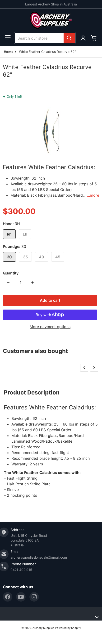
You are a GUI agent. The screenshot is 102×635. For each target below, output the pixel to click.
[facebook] (7, 597)
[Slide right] (94, 368)
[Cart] (94, 38)
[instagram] (34, 597)
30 (9, 257)
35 (25, 257)
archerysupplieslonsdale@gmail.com (38, 557)
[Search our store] (69, 38)
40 (41, 257)
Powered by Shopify (68, 628)
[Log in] (83, 38)
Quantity (11, 273)
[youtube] (21, 597)
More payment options (50, 326)
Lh (25, 234)
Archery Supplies (43, 628)
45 (57, 257)
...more (93, 195)
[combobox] (45, 38)
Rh (9, 234)
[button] (8, 38)
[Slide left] (84, 368)
